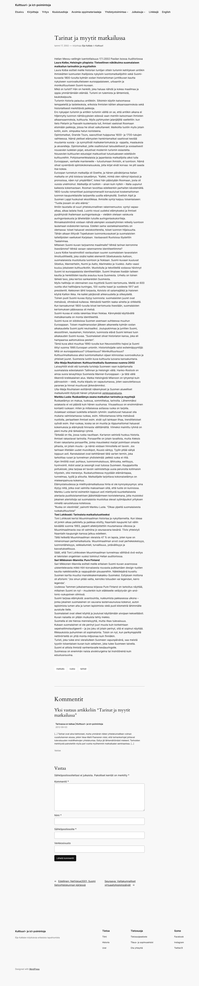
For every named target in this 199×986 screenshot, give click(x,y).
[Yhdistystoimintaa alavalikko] (127, 12)
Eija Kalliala (87, 45)
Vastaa (57, 750)
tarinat (83, 668)
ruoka (72, 668)
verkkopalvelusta (112, 393)
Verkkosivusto (62, 843)
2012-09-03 (61, 727)
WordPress (34, 969)
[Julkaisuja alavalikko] (144, 12)
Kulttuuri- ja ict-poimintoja (33, 5)
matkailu (60, 668)
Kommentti (61, 781)
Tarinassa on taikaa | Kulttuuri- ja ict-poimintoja (79, 724)
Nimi (58, 815)
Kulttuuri (99, 45)
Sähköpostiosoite (65, 829)
